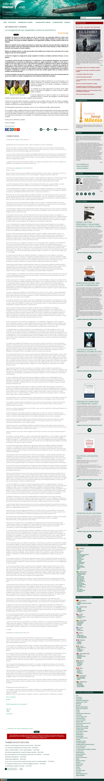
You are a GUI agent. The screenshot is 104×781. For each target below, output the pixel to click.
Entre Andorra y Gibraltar (82, 731)
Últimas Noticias (80, 686)
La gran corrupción (80, 747)
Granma (79, 629)
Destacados (12, 22)
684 (21, 769)
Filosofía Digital (79, 736)
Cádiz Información (81, 574)
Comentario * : (10, 713)
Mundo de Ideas (79, 764)
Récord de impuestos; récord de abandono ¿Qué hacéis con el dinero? (23, 754)
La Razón (79, 609)
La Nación (79, 561)
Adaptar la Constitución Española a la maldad (86, 83)
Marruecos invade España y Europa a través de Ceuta (19, 745)
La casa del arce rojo (81, 746)
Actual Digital (79, 698)
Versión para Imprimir (62, 129)
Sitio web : (8, 709)
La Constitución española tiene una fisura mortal (18, 747)
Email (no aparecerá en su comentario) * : (17, 704)
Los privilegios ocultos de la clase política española (88, 67)
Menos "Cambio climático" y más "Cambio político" (18, 750)
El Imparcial (79, 662)
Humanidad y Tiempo (81, 741)
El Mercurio (79, 615)
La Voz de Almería (81, 590)
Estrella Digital (80, 556)
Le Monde (79, 642)
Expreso (79, 672)
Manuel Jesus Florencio (81, 757)
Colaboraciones (57, 22)
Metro (78, 564)
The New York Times (81, 636)
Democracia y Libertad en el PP (83, 723)
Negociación (79, 765)
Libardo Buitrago (80, 752)
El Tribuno (79, 608)
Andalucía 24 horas (81, 573)
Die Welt (79, 602)
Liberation (79, 643)
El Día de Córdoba (81, 581)
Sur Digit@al (80, 591)
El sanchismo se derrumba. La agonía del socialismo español (88, 71)
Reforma (79, 665)
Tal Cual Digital (80, 685)
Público (78, 568)
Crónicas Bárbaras (80, 718)
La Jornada (79, 664)
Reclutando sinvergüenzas (12, 757)
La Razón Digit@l (81, 562)
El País (78, 553)
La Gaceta (79, 560)
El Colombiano (80, 621)
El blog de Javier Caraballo (82, 726)
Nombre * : (9, 699)
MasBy (77, 759)
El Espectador (80, 623)
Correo (78, 669)
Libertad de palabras (81, 754)
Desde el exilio (79, 724)
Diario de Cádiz (80, 576)
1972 (77, 695)
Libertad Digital (80, 559)
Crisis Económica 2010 (81, 716)
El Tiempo (79, 625)
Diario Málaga (80, 580)
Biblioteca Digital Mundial (82, 707)
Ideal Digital (79, 585)
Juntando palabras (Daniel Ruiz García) (85, 744)
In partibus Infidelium (81, 742)
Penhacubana (80, 630)
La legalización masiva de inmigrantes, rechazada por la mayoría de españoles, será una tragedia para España (89, 87)
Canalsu (78, 711)
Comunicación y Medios (43, 22)
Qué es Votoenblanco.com (83, 164)
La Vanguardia (80, 563)
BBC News (79, 655)
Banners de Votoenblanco (83, 166)
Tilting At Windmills (80, 775)
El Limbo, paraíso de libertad (88, 27)
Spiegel (78, 604)
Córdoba (79, 575)
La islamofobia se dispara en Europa (14, 766)
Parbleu (78, 767)
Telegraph (79, 657)
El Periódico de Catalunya (83, 554)
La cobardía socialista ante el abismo (84, 74)
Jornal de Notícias (81, 678)
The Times (79, 658)
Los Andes (79, 611)
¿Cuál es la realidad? (81, 720)
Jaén (78, 588)
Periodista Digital (81, 567)
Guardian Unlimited (81, 656)
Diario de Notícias (81, 677)
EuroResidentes (80, 734)
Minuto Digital (80, 565)
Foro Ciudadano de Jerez (82, 738)
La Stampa (79, 651)
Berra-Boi (78, 705)
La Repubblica (80, 650)
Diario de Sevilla (80, 579)
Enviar (51, 129)
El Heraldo (79, 624)
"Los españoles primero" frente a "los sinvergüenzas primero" (88, 80)
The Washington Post (82, 637)
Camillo (78, 710)
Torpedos (67, 22)
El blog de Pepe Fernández (82, 728)
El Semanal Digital (81, 555)
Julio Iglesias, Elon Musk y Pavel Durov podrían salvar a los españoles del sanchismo (89, 91)
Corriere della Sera (81, 647)
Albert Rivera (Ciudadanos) (82, 700)
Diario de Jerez (80, 577)
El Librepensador (80, 729)
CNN (78, 634)
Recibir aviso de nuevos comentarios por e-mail (20, 728)
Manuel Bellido (79, 755)
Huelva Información (81, 584)
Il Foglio (78, 648)
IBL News (79, 557)
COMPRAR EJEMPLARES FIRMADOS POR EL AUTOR (89, 252)
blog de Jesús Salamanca (82, 708)
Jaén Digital (79, 589)
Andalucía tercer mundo (81, 702)
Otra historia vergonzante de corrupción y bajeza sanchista (20, 752)
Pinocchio (78, 768)
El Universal (79, 663)
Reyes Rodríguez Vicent (81, 773)
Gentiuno (78, 739)
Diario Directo (80, 551)
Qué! (78, 569)
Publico (78, 679)
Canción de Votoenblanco (82, 168)
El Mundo (79, 552)
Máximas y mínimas (80, 760)
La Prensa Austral (81, 616)
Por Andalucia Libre (80, 770)
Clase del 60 (79, 715)
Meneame (78, 762)
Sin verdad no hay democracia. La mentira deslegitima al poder (21, 763)
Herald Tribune (80, 635)
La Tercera (79, 617)
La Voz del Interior (81, 610)
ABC (78, 550)
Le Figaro (79, 641)
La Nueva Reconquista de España (84, 77)
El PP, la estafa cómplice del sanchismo (85, 94)
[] (77, 249)
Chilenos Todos (79, 721)
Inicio (5, 22)
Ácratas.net (78, 697)
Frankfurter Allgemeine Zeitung (84, 603)
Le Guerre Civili (79, 751)
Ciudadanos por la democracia (83, 713)
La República (80, 673)
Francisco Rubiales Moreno (87, 177)
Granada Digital (80, 583)
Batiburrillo (78, 703)
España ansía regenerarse (12, 759)
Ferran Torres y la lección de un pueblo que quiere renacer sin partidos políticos (26, 761)
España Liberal (79, 733)
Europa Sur (79, 582)
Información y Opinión (25, 22)
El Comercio (80, 670)
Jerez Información (81, 586)
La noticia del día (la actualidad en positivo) (86, 749)
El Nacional (79, 683)
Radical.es (78, 772)
